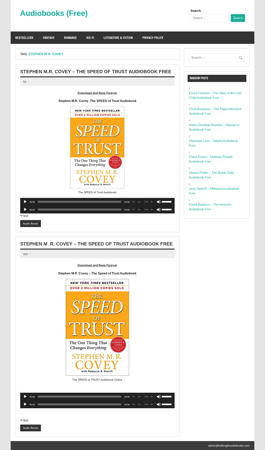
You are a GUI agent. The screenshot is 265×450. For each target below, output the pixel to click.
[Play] (25, 202)
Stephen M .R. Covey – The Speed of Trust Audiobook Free (96, 243)
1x (139, 202)
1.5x (146, 202)
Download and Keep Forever (97, 93)
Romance (70, 38)
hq (24, 81)
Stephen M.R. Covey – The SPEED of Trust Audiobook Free (95, 71)
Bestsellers (24, 38)
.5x (133, 202)
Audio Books (30, 223)
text (25, 216)
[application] (97, 202)
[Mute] (159, 202)
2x (152, 202)
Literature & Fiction (118, 38)
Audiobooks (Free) (54, 13)
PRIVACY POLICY (152, 38)
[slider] (167, 201)
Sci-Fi (90, 38)
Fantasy (49, 38)
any (25, 253)
